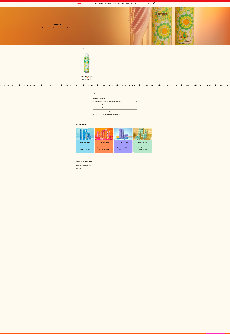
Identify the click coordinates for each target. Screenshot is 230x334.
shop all (95, 3)
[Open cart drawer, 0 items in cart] (153, 3)
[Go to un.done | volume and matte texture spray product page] (86, 63)
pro (135, 3)
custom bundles (108, 3)
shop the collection (85, 149)
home (77, 5)
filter (79, 49)
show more (78, 168)
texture (80, 5)
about (119, 3)
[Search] (148, 3)
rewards (114, 3)
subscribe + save (129, 3)
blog (123, 3)
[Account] (151, 3)
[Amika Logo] (79, 3)
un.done (86, 75)
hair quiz (101, 3)
